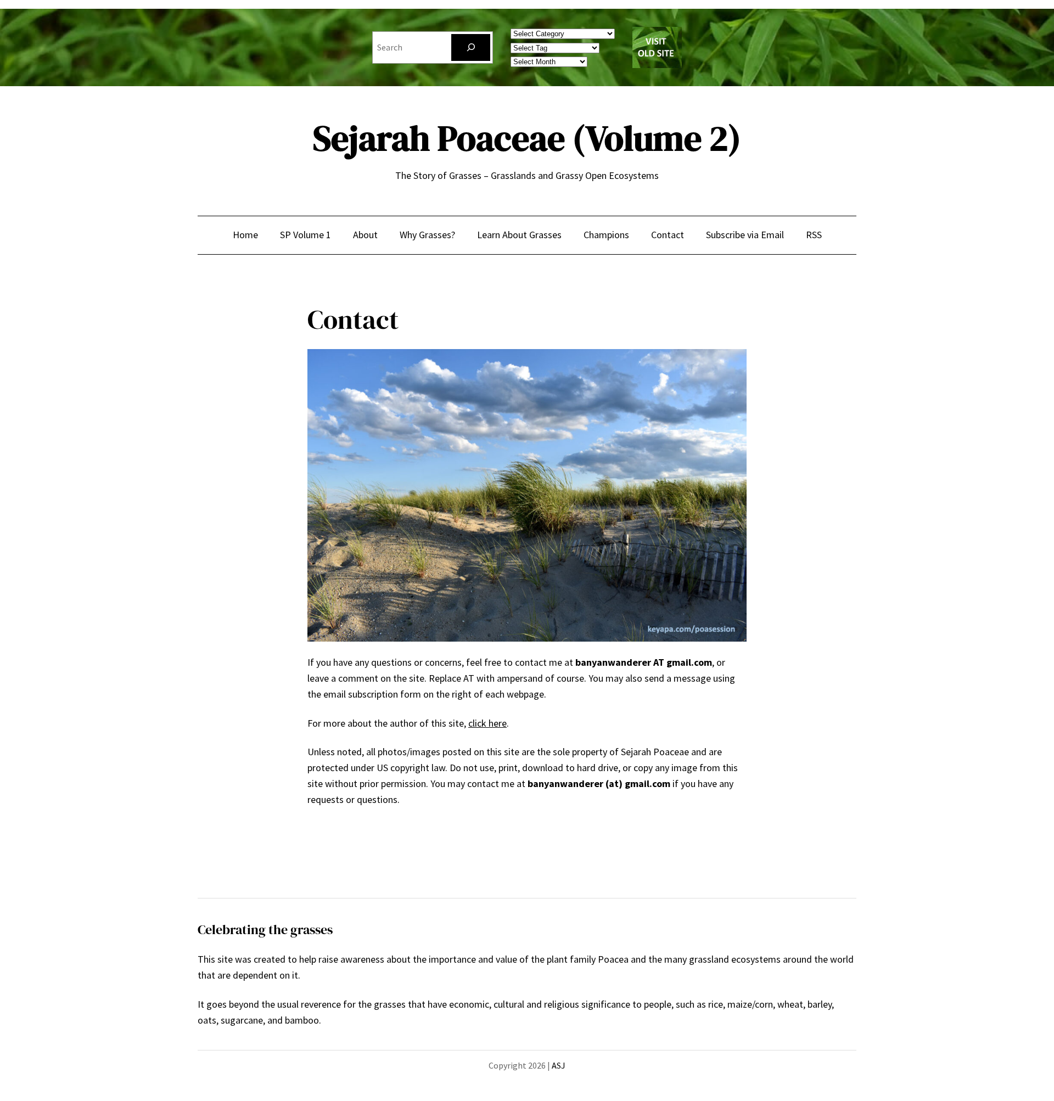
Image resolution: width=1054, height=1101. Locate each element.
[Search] (470, 47)
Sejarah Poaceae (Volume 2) (527, 138)
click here (487, 723)
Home (245, 234)
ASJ (558, 1065)
